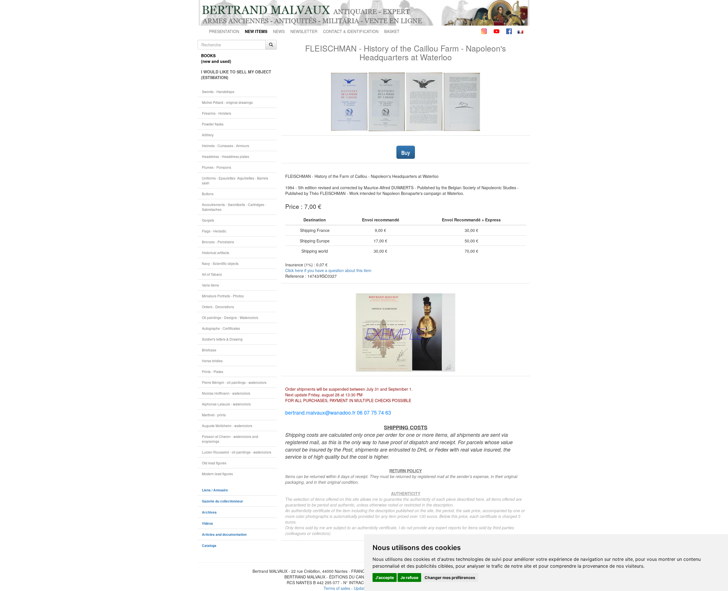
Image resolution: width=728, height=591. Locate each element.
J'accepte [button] (384, 577)
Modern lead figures (217, 473)
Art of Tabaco (212, 274)
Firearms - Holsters (216, 113)
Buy (405, 152)
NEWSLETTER (303, 31)
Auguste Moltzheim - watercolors (227, 425)
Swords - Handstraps (218, 91)
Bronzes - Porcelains (218, 241)
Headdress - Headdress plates (225, 156)
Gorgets (208, 220)
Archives (209, 512)
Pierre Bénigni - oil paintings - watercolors (234, 382)
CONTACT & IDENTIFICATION (351, 31)
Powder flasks (213, 124)
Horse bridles (212, 360)
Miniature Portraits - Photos (223, 295)
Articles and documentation (224, 534)
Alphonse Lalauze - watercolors (226, 403)
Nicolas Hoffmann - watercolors (226, 393)
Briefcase (209, 349)
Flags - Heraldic (214, 230)
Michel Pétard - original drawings (227, 102)
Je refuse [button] (409, 577)
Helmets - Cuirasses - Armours (225, 145)
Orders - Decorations (218, 306)
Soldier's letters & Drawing (222, 339)
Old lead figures (214, 462)
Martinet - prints (214, 414)
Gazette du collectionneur (222, 501)
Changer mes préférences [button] (450, 577)
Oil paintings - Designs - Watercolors (230, 317)
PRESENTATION (224, 31)
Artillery (208, 134)
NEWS (279, 31)
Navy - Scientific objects (220, 263)
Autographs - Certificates (221, 328)
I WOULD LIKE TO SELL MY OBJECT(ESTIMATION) (236, 74)
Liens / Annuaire (215, 490)
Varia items (210, 285)
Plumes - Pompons (216, 167)
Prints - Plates (212, 371)
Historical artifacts (215, 252)
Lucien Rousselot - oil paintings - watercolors (236, 452)
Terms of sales (337, 588)
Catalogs (209, 545)
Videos (207, 523)
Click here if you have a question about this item (328, 270)
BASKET (392, 31)
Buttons (208, 193)
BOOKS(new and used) (216, 58)
